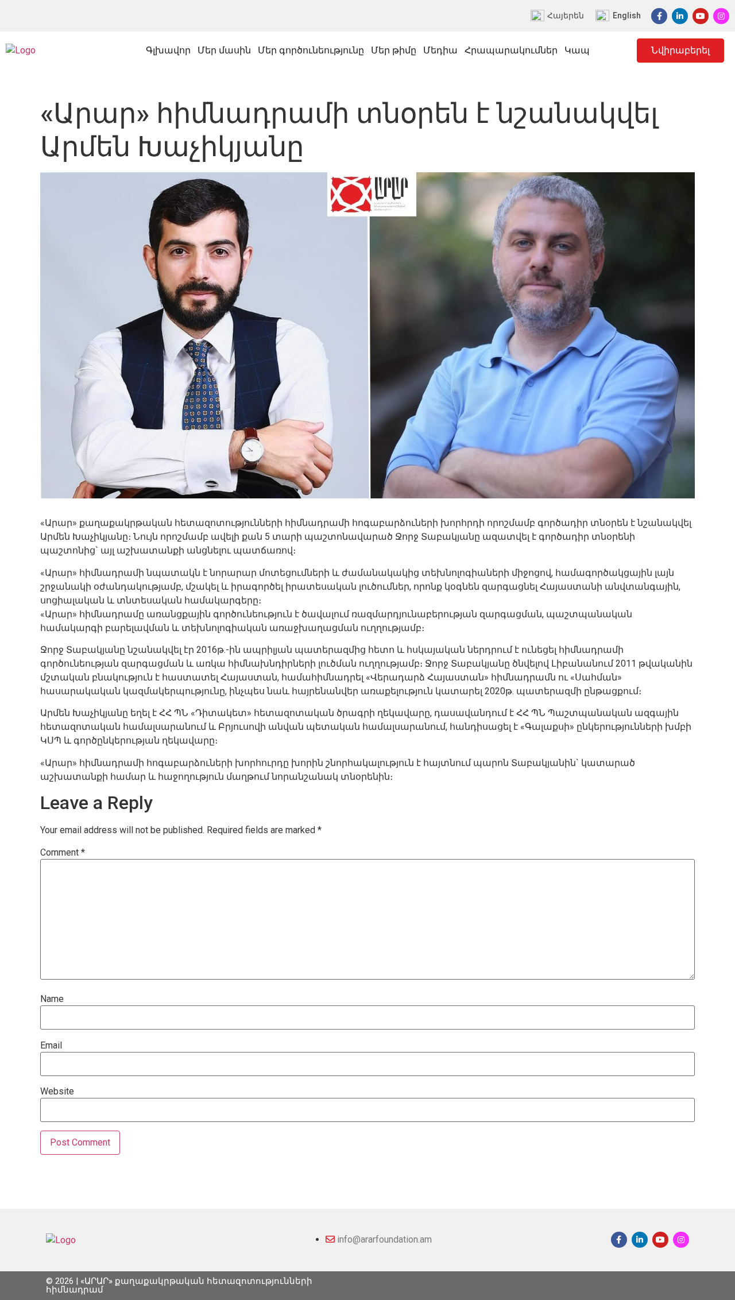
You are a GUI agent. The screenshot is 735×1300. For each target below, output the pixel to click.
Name (52, 999)
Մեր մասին (224, 50)
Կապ (577, 50)
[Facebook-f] (659, 16)
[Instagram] (721, 16)
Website (57, 1091)
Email (51, 1045)
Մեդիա (440, 50)
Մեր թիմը (393, 50)
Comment (62, 852)
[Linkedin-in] (680, 16)
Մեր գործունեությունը (311, 50)
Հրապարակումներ (511, 50)
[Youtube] (701, 16)
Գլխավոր (168, 50)
